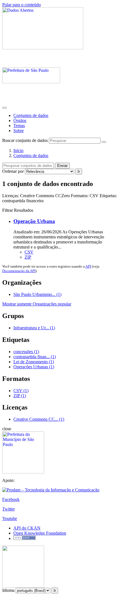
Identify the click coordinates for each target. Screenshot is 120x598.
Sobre (18, 130)
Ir (79, 171)
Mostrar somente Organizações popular (36, 304)
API (88, 266)
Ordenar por (13, 171)
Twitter (8, 509)
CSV (29, 252)
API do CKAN (26, 528)
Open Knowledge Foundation (39, 533)
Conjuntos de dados (30, 115)
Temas (19, 125)
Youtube (9, 518)
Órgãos (19, 120)
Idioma (8, 590)
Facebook (11, 499)
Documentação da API (18, 271)
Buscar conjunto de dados (25, 140)
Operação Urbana (34, 221)
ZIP (28, 257)
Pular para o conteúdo (21, 4)
